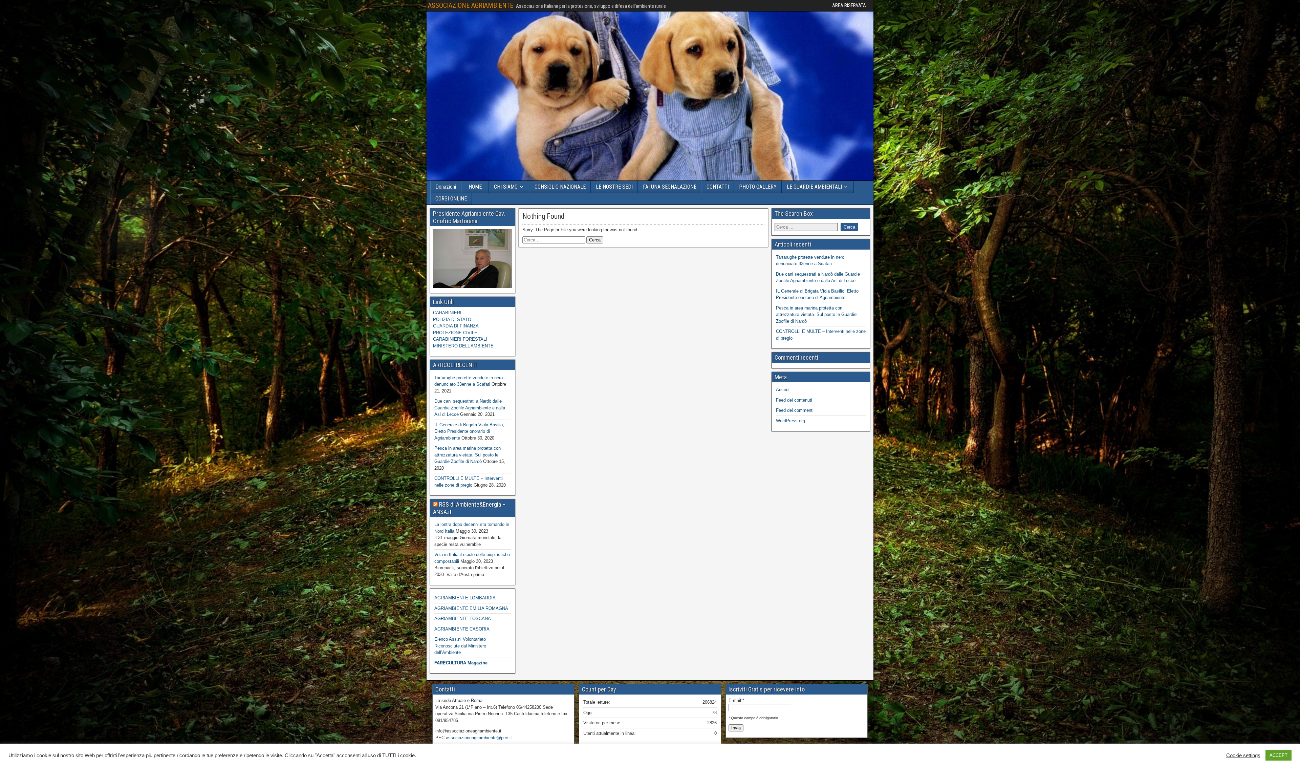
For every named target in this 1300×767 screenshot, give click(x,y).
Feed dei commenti (795, 410)
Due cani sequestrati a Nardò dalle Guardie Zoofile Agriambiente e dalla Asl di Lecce (469, 408)
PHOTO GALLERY (758, 187)
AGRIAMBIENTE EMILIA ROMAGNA (471, 608)
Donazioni (445, 187)
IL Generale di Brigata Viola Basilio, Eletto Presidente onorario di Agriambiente (469, 431)
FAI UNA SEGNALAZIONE (669, 187)
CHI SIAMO (506, 187)
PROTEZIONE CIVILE (455, 332)
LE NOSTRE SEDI (614, 187)
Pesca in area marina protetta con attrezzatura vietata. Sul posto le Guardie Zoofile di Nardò (467, 455)
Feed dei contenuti (794, 400)
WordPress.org (790, 420)
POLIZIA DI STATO (452, 319)
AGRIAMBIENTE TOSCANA (462, 618)
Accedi (782, 389)
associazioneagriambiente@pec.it (479, 737)
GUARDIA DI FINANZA (456, 325)
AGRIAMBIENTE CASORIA (462, 629)
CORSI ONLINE (451, 198)
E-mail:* (736, 700)
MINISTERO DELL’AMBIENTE (463, 345)
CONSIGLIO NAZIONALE (560, 187)
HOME (475, 187)
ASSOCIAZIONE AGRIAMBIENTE (470, 5)
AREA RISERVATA (849, 5)
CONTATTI (718, 187)
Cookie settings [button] (1243, 755)
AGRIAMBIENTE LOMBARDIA (465, 597)
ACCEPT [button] (1278, 755)
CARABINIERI (447, 312)
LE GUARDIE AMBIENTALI (814, 187)
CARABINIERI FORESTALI (460, 339)
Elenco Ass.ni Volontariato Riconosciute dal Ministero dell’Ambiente (460, 646)
